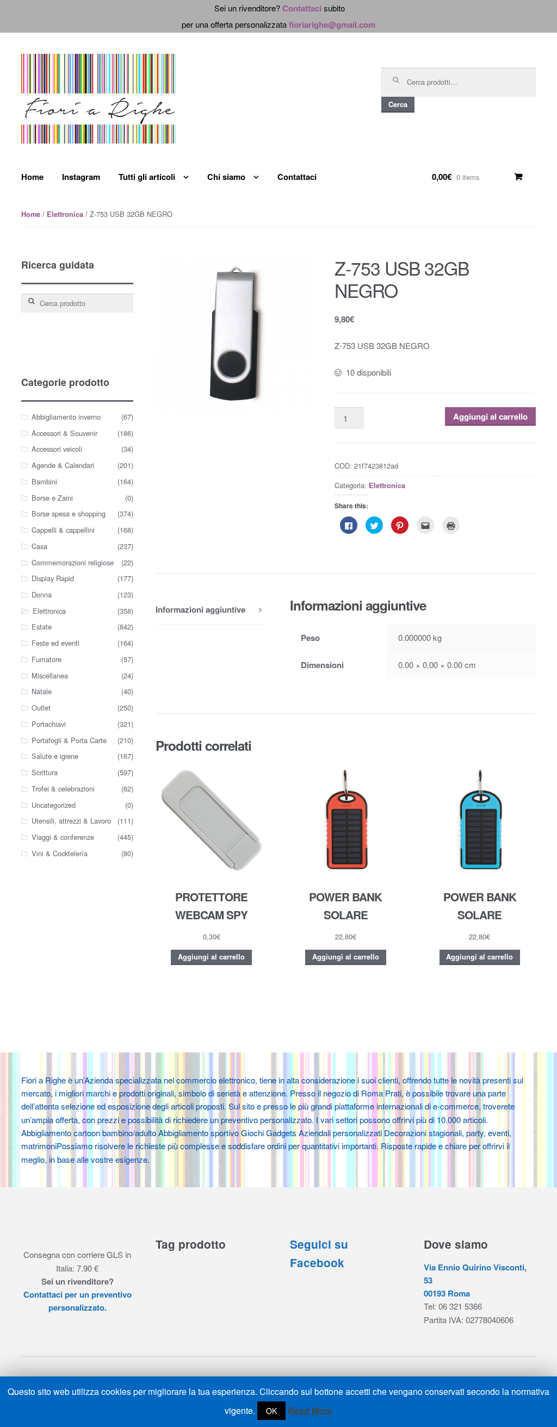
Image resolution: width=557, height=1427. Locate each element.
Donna (42, 594)
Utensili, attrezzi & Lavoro (71, 820)
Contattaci (301, 8)
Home (32, 177)
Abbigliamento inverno (66, 417)
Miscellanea (50, 675)
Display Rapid (53, 578)
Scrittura (45, 772)
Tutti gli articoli (147, 177)
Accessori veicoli (57, 449)
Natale (42, 691)
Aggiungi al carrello (490, 416)
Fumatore (46, 659)
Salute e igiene (55, 756)
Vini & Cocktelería (60, 853)
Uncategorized (54, 805)
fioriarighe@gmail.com (332, 24)
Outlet (41, 707)
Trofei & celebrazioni (63, 788)
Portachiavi (49, 724)
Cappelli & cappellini (63, 530)
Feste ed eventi (55, 643)
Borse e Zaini (52, 498)
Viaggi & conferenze (63, 837)
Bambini (44, 481)
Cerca (397, 104)
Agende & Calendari (63, 465)
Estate (42, 626)
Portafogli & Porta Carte (69, 740)
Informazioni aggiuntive (200, 609)
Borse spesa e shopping (69, 513)
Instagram (81, 177)
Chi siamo (226, 177)
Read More (310, 1410)
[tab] (212, 610)
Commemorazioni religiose (73, 562)
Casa (39, 546)
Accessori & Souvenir (64, 433)
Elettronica (65, 214)
